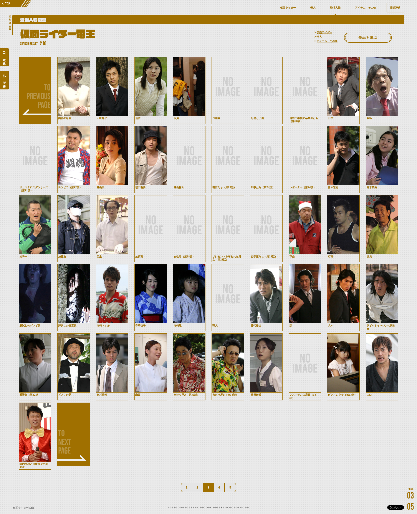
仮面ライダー (324, 32)
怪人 (319, 36)
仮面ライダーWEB (24, 507)
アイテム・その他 (327, 41)
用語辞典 (395, 7)
